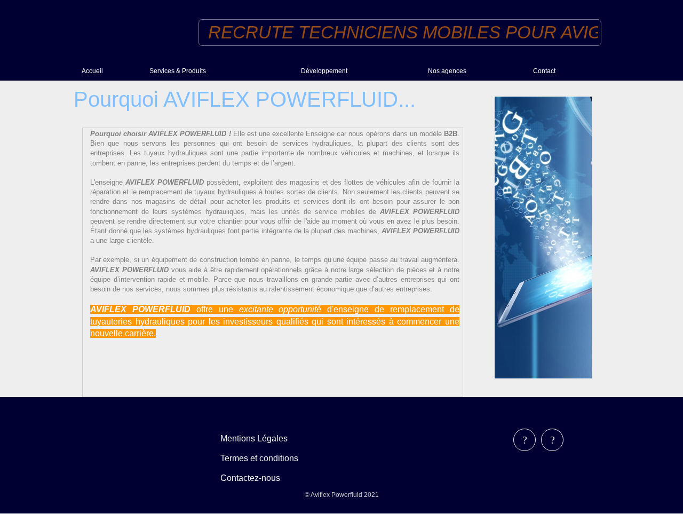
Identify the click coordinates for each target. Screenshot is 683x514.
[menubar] (267, 458)
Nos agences (447, 71)
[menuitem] (111, 71)
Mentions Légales (254, 438)
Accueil (92, 71)
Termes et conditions (259, 458)
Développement (324, 71)
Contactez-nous (250, 478)
